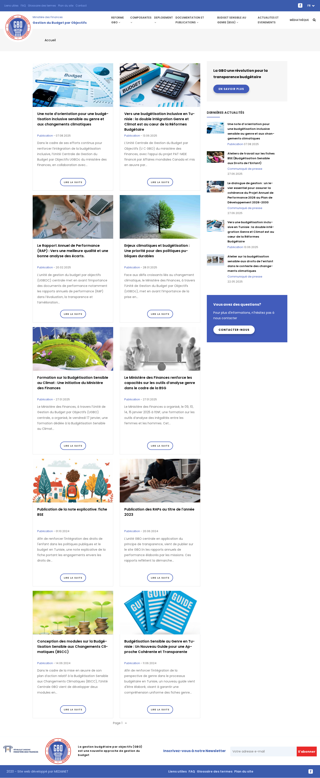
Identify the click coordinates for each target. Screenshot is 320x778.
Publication (45, 136)
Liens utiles (11, 5)
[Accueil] (18, 20)
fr (309, 5)
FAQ (23, 5)
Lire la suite (73, 182)
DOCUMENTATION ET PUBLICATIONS (189, 20)
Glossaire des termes (42, 5)
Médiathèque (299, 20)
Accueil (50, 40)
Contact (81, 5)
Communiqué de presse (244, 169)
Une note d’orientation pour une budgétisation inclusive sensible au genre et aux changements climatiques (250, 131)
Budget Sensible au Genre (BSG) (231, 20)
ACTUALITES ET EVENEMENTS (268, 20)
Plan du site (65, 5)
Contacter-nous (234, 330)
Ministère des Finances (48, 17)
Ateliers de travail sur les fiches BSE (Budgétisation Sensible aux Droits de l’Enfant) (251, 158)
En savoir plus (231, 89)
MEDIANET (60, 771)
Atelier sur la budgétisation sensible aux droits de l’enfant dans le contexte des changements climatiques (250, 263)
